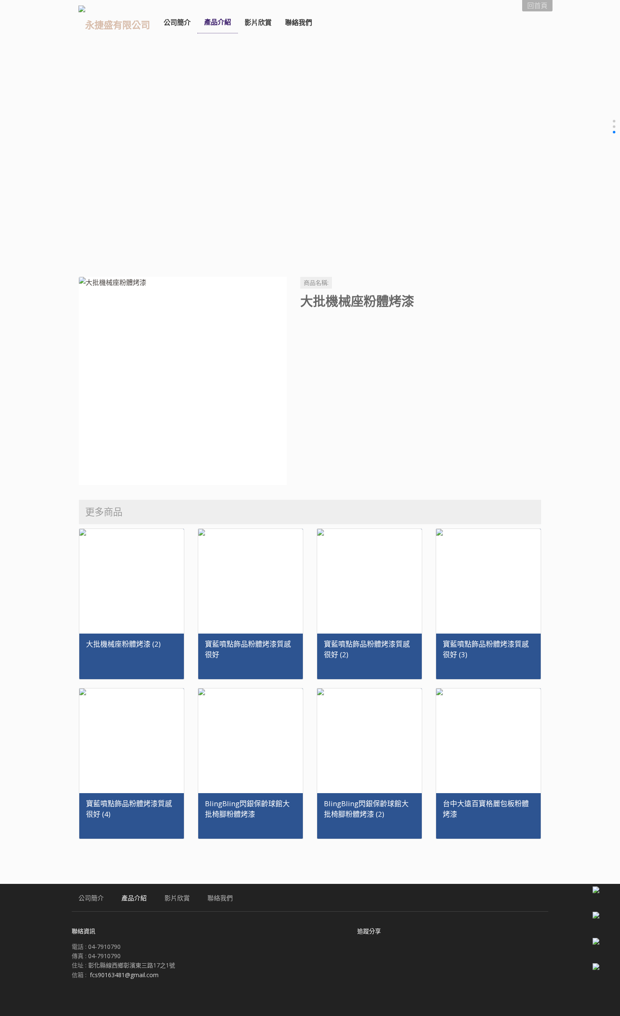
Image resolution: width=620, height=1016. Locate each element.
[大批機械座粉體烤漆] (183, 381)
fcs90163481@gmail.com (124, 975)
